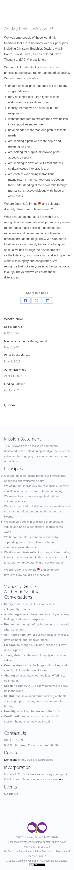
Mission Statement (22, 439)
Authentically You (15, 369)
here (61, 779)
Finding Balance (14, 384)
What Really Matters (17, 355)
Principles (13, 468)
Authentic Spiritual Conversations (22, 594)
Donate (11, 752)
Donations (10, 759)
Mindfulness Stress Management (25, 341)
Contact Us (15, 733)
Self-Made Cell (13, 326)
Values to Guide (20, 586)
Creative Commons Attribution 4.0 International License (36, 860)
